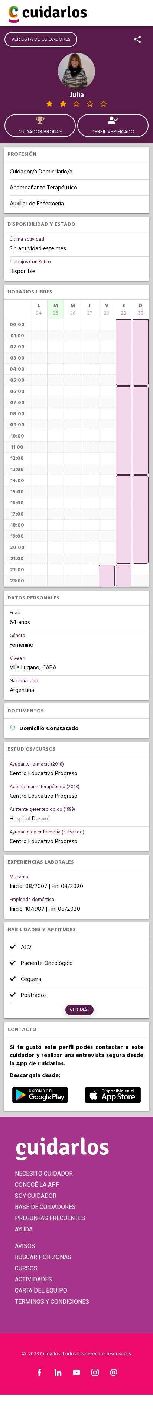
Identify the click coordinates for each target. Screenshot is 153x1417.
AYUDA (24, 1229)
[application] (107, 575)
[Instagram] (95, 1374)
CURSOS (26, 1268)
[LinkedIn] (58, 1374)
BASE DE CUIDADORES (45, 1206)
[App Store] (113, 1101)
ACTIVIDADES (33, 1279)
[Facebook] (39, 1374)
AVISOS (25, 1245)
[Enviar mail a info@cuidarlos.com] (113, 1374)
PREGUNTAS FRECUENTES (50, 1218)
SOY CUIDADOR (35, 1195)
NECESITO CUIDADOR (44, 1173)
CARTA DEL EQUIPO (41, 1290)
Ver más (79, 1010)
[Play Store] (40, 1101)
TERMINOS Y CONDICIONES (52, 1301)
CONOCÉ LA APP (37, 1184)
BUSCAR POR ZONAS (43, 1257)
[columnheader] (39, 309)
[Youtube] (76, 1374)
